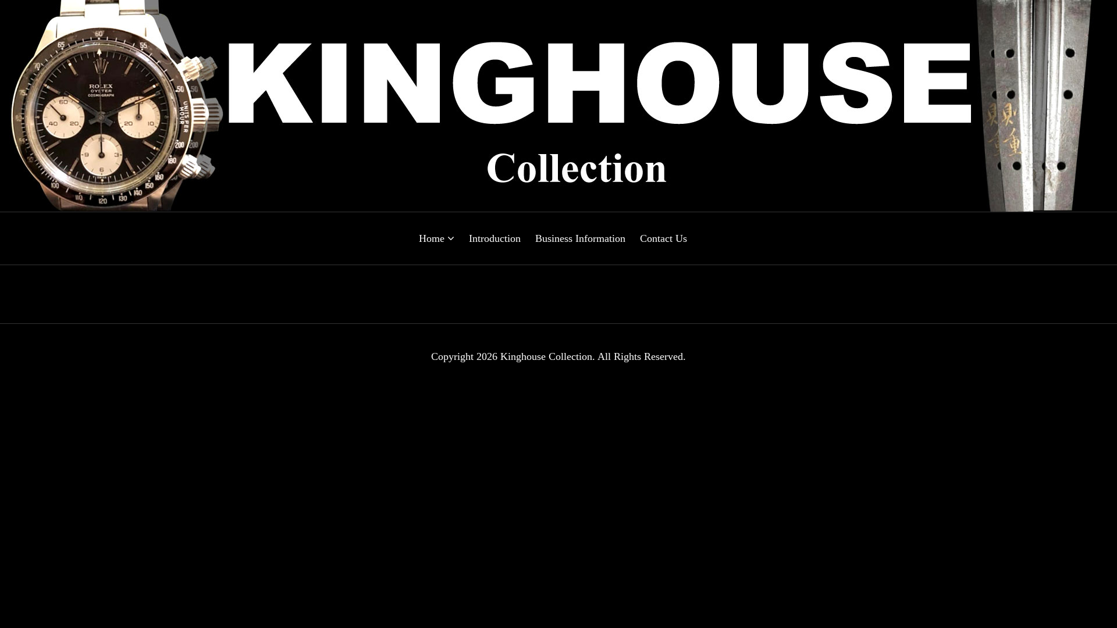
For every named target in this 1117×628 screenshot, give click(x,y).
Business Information (580, 238)
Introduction (495, 238)
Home (433, 238)
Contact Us (663, 238)
